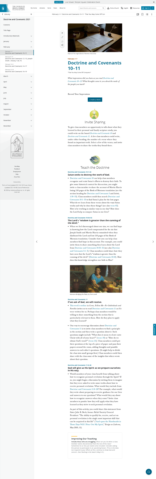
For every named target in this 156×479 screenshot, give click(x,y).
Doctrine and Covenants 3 (98, 193)
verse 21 (92, 341)
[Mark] (62, 37)
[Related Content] (147, 14)
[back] (2, 14)
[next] (153, 242)
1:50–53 (73, 196)
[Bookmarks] (142, 14)
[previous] (37, 242)
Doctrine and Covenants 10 (101, 133)
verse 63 (113, 205)
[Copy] (62, 41)
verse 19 (100, 337)
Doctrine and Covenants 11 (79, 136)
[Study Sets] (138, 14)
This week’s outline (78, 305)
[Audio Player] (149, 472)
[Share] (62, 45)
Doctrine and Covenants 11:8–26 (79, 365)
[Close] (62, 33)
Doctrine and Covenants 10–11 (94, 65)
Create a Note (94, 99)
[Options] (152, 14)
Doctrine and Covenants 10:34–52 (80, 218)
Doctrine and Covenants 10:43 (103, 257)
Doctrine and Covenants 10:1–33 (79, 172)
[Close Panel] (31, 14)
